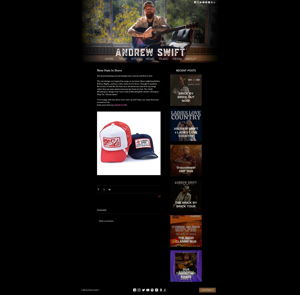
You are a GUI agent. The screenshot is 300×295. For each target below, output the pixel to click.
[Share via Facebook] (98, 189)
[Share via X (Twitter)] (104, 189)
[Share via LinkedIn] (110, 189)
